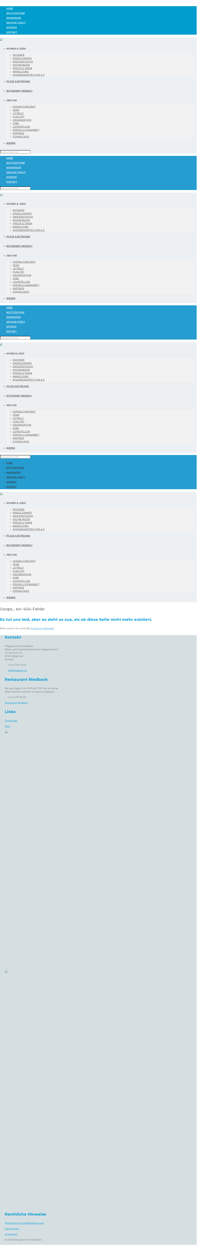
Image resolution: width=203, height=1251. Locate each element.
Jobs (7, 726)
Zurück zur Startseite (42, 628)
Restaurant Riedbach (16, 702)
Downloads (11, 720)
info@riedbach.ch (17, 670)
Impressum (11, 1234)
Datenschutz (12, 1228)
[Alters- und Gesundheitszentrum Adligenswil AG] (1, 39)
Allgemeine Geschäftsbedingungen (24, 1223)
